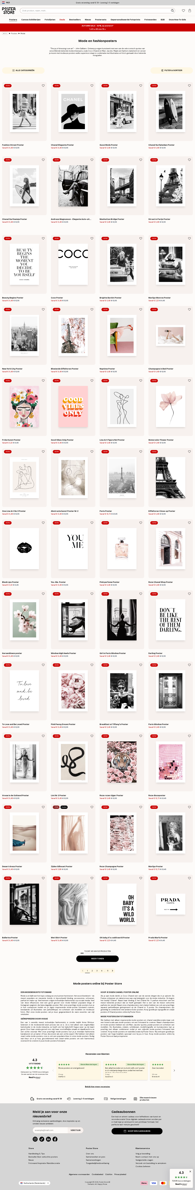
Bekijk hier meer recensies (97, 1086)
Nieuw (31, 1160)
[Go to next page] (112, 970)
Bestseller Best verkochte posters (43, 1157)
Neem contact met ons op (147, 1157)
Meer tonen (97, 959)
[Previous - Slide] (53, 1070)
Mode (23, 33)
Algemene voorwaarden (79, 1174)
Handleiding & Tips (37, 1153)
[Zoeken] (172, 10)
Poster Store (103, 1182)
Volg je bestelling (143, 1153)
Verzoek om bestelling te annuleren (151, 1163)
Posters (14, 33)
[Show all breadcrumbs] (5, 33)
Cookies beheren (143, 1166)
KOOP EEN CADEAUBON (139, 1131)
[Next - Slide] (174, 1070)
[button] (181, 1178)
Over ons (90, 1153)
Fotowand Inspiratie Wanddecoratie (44, 1163)
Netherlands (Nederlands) (34, 1183)
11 (107, 970)
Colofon (108, 1174)
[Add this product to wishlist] (43, 85)
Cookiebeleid (97, 1174)
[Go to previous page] (82, 970)
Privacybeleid (120, 1174)
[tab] (183, 10)
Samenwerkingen (93, 1160)
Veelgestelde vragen (144, 1160)
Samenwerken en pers (95, 1157)
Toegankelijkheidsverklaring (97, 1163)
